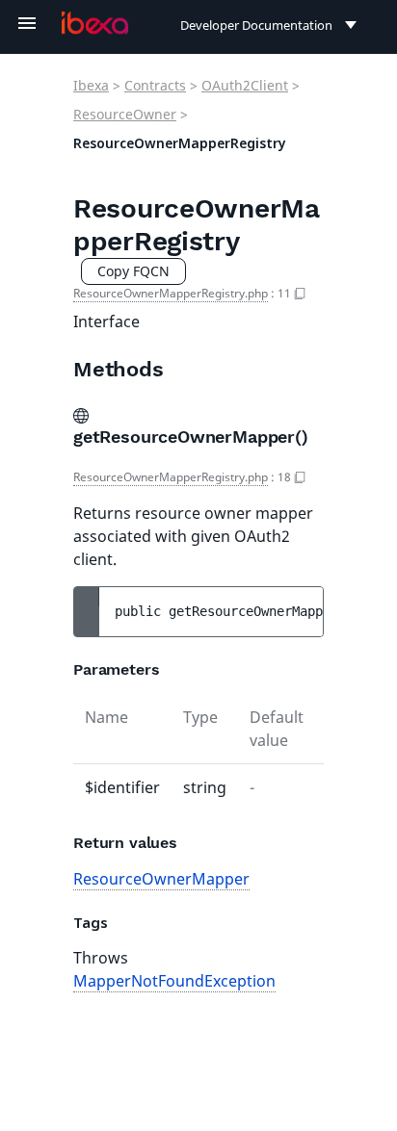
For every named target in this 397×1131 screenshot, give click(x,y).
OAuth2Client (244, 85)
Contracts (155, 85)
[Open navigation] (27, 23)
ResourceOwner (124, 114)
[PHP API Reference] (95, 23)
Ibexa (91, 85)
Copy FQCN (133, 271)
